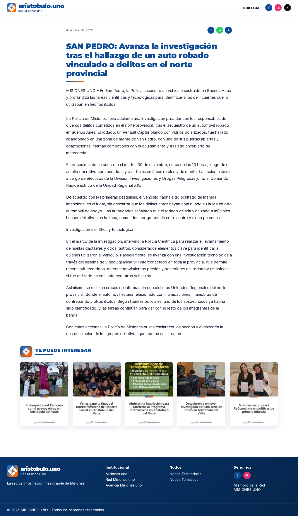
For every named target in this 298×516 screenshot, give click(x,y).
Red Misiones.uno (120, 479)
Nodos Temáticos (184, 479)
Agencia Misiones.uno (124, 485)
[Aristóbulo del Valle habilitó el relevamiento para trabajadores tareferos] (149, 394)
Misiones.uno (116, 474)
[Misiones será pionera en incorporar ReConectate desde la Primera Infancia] (254, 394)
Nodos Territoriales (185, 474)
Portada (251, 8)
